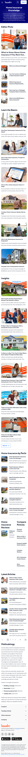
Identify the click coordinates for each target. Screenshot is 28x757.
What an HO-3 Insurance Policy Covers (21, 537)
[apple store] (6, 738)
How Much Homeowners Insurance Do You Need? (13, 131)
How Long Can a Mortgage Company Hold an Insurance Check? (17, 91)
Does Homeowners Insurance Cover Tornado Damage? (17, 509)
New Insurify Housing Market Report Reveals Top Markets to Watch (11, 299)
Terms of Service (4, 754)
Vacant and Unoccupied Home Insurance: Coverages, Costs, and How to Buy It (18, 589)
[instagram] (9, 734)
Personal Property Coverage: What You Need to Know (21, 530)
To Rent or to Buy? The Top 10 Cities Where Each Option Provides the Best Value (13, 354)
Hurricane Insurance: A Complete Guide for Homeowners (15, 499)
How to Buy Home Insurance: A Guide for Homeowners (13, 158)
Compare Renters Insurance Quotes (19, 551)
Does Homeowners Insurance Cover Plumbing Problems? (21, 565)
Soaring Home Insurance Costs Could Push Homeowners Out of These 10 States (13, 381)
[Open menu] (2, 2)
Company (4, 719)
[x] (6, 734)
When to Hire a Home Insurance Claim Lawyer (16, 578)
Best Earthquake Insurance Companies (17, 478)
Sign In (24, 2)
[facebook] (2, 734)
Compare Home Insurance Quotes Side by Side (13, 213)
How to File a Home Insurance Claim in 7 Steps (12, 185)
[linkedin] (13, 734)
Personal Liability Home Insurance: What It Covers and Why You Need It (22, 544)
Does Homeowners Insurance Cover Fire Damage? (17, 457)
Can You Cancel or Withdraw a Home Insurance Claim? (17, 74)
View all (4, 445)
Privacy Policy (12, 754)
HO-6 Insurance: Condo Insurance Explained (22, 558)
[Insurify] (8, 2)
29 (20, 640)
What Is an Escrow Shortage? (17, 66)
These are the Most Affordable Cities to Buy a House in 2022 (14, 408)
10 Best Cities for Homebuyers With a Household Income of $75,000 (12, 326)
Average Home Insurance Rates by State (16, 630)
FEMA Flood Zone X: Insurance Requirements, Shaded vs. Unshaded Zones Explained (17, 83)
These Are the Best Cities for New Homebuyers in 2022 (11, 435)
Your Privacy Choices (20, 754)
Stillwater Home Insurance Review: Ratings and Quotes (12, 532)
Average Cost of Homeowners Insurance (12, 266)
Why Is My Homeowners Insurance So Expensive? (12, 240)
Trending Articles (6, 711)
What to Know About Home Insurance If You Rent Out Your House (13, 53)
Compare (4, 706)
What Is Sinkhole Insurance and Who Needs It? (17, 488)
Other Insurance (6, 715)
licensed (18, 728)
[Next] (25, 639)
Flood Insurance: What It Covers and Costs (16, 467)
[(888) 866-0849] (17, 2)
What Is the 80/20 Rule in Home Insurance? (16, 99)
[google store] (17, 738)
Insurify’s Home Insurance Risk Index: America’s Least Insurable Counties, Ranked (18, 609)
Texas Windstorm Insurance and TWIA (17, 599)
